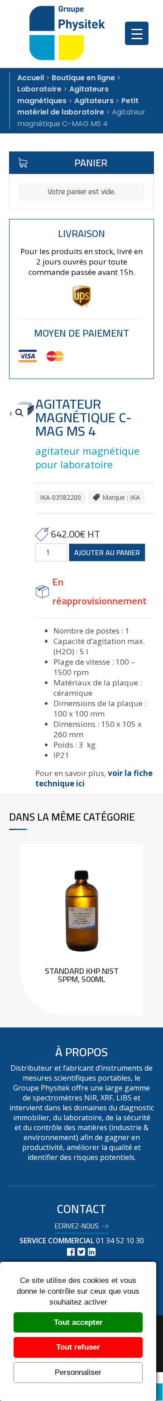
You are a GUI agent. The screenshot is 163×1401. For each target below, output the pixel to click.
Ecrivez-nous (77, 1227)
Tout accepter (78, 1322)
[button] (19, 413)
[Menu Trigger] (137, 33)
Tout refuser (78, 1347)
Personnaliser (78, 1372)
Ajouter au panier (107, 552)
